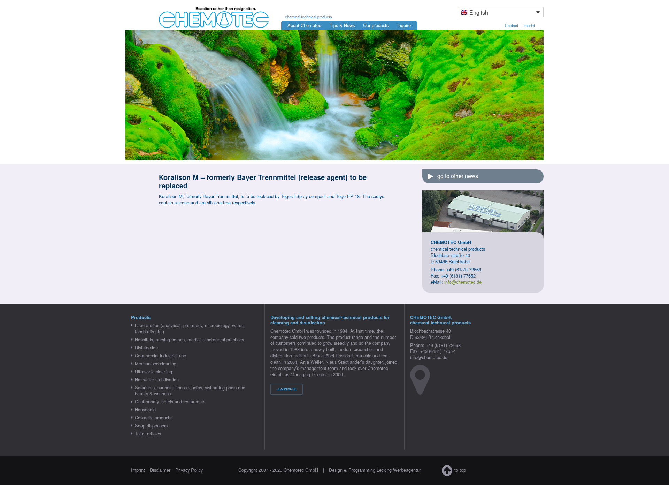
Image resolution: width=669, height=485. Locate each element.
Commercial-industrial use (160, 355)
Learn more (287, 389)
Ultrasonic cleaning (153, 371)
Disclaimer (160, 470)
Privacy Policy (189, 470)
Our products (376, 25)
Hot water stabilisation (157, 379)
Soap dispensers (151, 425)
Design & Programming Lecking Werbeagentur (375, 470)
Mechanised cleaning (155, 363)
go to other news (457, 176)
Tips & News (342, 25)
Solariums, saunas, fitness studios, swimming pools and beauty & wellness (190, 390)
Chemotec (207, 15)
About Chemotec (304, 25)
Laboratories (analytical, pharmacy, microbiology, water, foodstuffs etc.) (189, 328)
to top (460, 470)
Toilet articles (148, 433)
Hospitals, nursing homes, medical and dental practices (189, 339)
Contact (511, 25)
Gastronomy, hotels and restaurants (170, 401)
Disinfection (146, 347)
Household (145, 409)
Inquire (404, 25)
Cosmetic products (153, 417)
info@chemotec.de (463, 282)
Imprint (529, 25)
